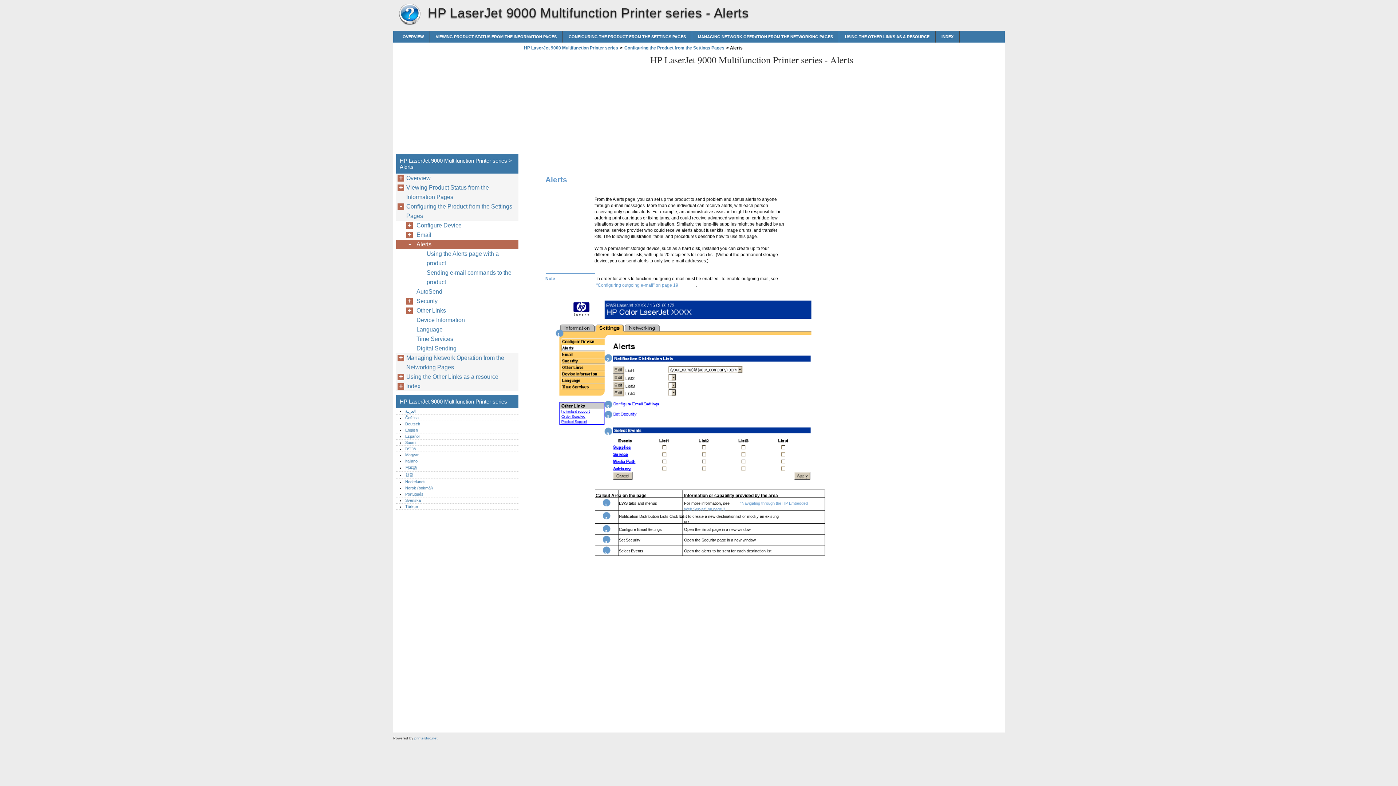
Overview (413, 37)
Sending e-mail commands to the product (469, 277)
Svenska (413, 500)
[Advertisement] (583, 104)
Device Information (440, 320)
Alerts (423, 244)
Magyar (412, 455)
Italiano (411, 461)
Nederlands (415, 482)
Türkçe (411, 506)
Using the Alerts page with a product (463, 258)
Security (427, 301)
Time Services (434, 339)
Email (423, 235)
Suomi (410, 442)
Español (412, 436)
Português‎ (414, 494)
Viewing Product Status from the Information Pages (496, 37)
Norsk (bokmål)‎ (419, 488)
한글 (409, 475)
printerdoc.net (426, 738)
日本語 (411, 467)
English (411, 430)
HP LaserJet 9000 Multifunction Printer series (409, 14)
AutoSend (429, 292)
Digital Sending (436, 348)
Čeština (412, 418)
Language (429, 329)
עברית (410, 448)
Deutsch (412, 424)
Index (947, 37)
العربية (410, 411)
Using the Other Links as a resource (887, 37)
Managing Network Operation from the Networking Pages (765, 37)
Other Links (431, 310)
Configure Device (439, 225)
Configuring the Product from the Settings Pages (627, 37)
